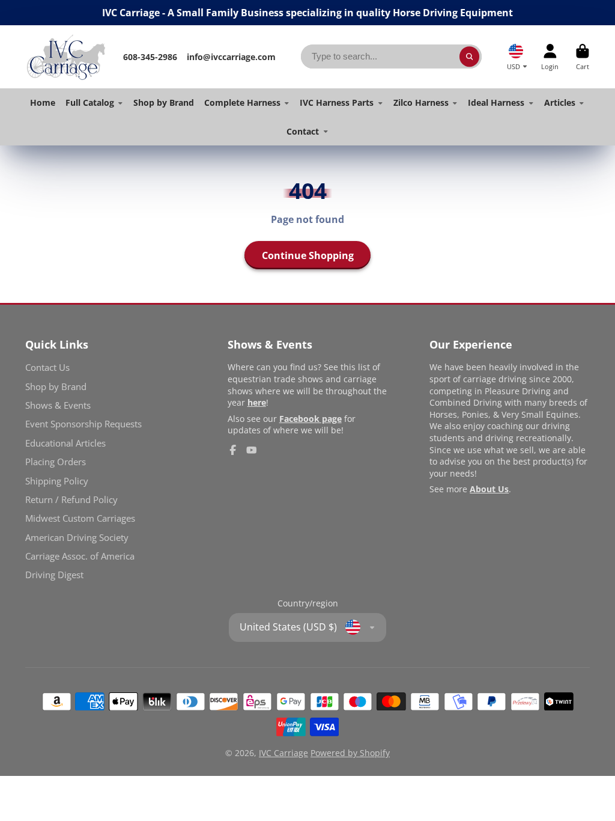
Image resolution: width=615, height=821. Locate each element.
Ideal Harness (496, 102)
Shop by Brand (163, 102)
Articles (559, 102)
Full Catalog (89, 102)
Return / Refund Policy (71, 499)
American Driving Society (77, 537)
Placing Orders (55, 462)
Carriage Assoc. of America (80, 556)
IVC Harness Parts (337, 102)
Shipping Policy (56, 481)
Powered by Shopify (350, 752)
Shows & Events (58, 405)
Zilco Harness (421, 102)
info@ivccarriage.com (231, 57)
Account (550, 57)
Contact (302, 131)
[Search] (469, 56)
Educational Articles (65, 443)
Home (42, 102)
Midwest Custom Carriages (80, 518)
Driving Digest (54, 575)
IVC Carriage (283, 752)
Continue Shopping (308, 255)
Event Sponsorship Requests (83, 424)
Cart (582, 57)
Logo (65, 56)
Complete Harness (242, 102)
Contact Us (47, 367)
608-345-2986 (150, 57)
